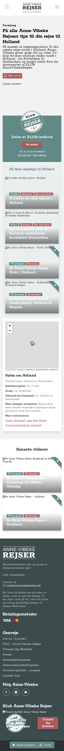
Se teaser (32, 144)
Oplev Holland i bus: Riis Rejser (26, 420)
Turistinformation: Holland (23, 425)
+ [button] (10, 326)
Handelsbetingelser (17, 660)
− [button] (10, 331)
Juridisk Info (11, 676)
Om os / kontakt (14, 639)
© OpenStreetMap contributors (45, 369)
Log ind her (24, 155)
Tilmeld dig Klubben (17, 649)
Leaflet (20, 369)
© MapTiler (28, 369)
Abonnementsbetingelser (21, 665)
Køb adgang (39, 155)
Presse (7, 654)
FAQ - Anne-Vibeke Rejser (22, 644)
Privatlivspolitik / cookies (21, 670)
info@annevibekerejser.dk (24, 585)
